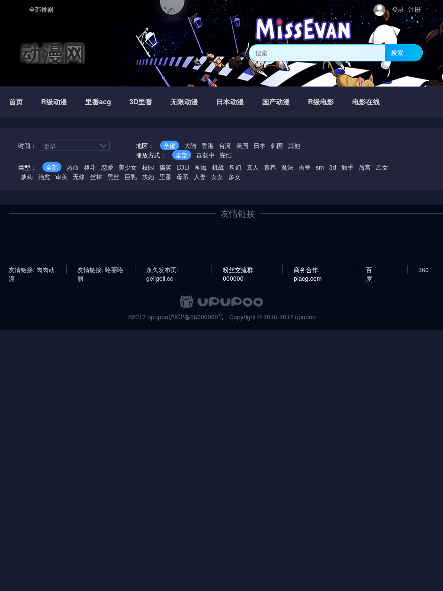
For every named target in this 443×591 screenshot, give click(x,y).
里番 (165, 176)
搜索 (397, 52)
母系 (183, 176)
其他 (294, 145)
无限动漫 (184, 101)
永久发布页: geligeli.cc (162, 269)
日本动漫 (230, 101)
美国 (242, 145)
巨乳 (131, 176)
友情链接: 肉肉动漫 (32, 269)
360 (423, 269)
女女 (217, 176)
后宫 (365, 167)
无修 (79, 176)
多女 (234, 176)
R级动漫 (54, 101)
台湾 (225, 145)
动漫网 (52, 52)
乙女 (382, 167)
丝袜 (96, 176)
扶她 (148, 176)
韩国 (277, 145)
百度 (369, 269)
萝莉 (27, 176)
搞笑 (165, 167)
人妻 (200, 176)
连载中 (205, 155)
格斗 (90, 167)
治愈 (44, 176)
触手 (347, 167)
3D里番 (140, 101)
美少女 (128, 167)
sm (320, 167)
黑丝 (113, 176)
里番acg (98, 101)
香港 (208, 145)
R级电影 (321, 101)
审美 (61, 176)
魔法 (287, 167)
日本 (260, 145)
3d (332, 167)
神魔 (201, 167)
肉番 (305, 167)
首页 (16, 101)
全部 (170, 145)
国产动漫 (276, 101)
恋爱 (107, 167)
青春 (270, 167)
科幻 (235, 167)
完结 (226, 155)
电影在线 (366, 101)
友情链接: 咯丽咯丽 (100, 269)
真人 (253, 167)
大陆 (190, 145)
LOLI (183, 167)
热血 (73, 167)
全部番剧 (41, 9)
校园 (148, 167)
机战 (218, 167)
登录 (398, 9)
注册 (414, 9)
